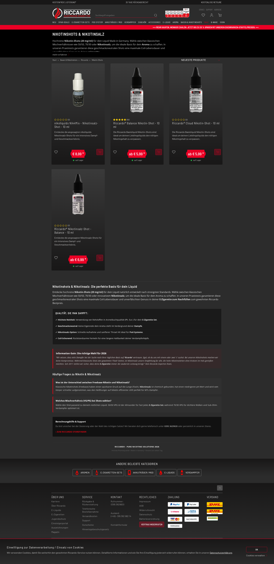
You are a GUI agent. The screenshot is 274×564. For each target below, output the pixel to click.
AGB (141, 505)
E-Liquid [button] (167, 22)
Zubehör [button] (142, 22)
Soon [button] (222, 22)
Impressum (145, 501)
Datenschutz (145, 514)
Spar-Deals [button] (64, 22)
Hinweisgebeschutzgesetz (95, 529)
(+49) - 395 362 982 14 (121, 516)
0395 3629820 (117, 504)
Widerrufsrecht (147, 510)
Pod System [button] (97, 22)
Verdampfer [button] (130, 22)
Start (55, 60)
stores (201, 10)
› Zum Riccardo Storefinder (71, 431)
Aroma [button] (176, 22)
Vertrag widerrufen (151, 524)
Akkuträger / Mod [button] (113, 22)
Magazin (55, 532)
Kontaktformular (119, 524)
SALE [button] (206, 22)
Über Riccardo (58, 505)
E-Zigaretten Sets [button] (81, 22)
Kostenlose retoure (211, 2)
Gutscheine (88, 524)
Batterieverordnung (149, 518)
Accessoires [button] (155, 22)
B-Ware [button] (214, 22)
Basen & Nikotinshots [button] (191, 22)
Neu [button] (54, 22)
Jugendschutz (58, 518)
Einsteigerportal (59, 523)
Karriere (217, 10)
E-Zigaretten (57, 514)
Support (86, 520)
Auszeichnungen (59, 527)
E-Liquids (56, 510)
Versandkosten (89, 516)
